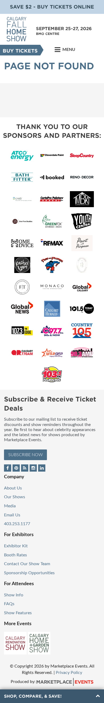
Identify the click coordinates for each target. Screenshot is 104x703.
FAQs (9, 604)
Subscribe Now (25, 455)
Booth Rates (15, 555)
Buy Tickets (20, 51)
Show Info (13, 595)
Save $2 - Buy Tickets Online (52, 7)
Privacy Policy (69, 672)
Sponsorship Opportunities (29, 573)
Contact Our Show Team (27, 564)
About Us (13, 488)
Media (10, 506)
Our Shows (14, 497)
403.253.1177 (17, 524)
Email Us (12, 515)
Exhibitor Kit (16, 546)
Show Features (18, 613)
